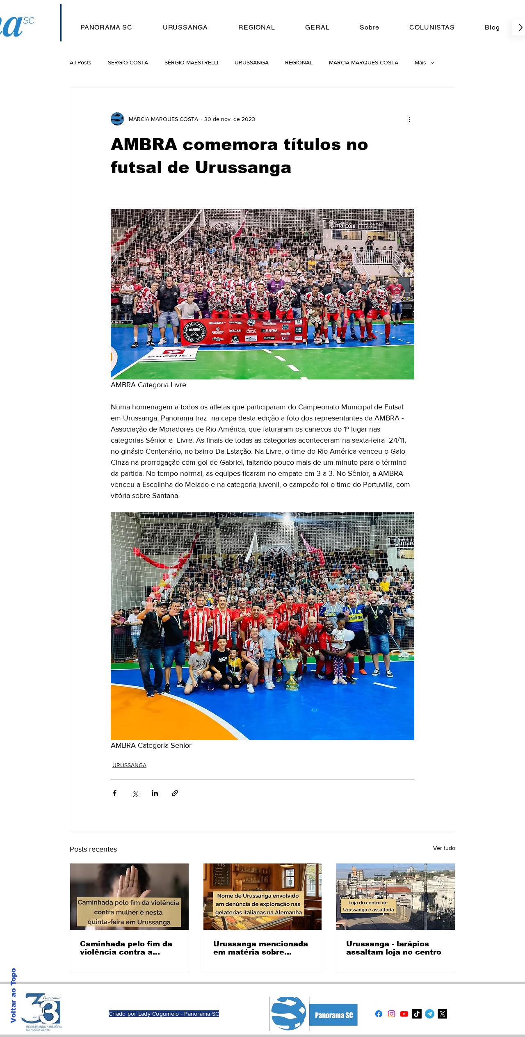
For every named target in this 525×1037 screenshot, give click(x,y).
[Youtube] (404, 1014)
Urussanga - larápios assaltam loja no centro (393, 948)
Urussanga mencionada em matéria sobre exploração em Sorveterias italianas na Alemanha (261, 948)
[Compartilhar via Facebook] (115, 793)
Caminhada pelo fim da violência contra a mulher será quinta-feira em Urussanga (128, 948)
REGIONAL (299, 62)
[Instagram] (391, 1014)
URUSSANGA (252, 62)
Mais (420, 62)
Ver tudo (444, 848)
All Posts (80, 62)
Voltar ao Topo (13, 995)
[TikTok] (417, 1014)
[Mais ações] (409, 119)
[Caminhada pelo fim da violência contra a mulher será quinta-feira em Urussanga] (129, 896)
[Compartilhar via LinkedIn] (155, 793)
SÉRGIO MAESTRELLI (191, 62)
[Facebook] (378, 1014)
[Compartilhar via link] (175, 793)
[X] (442, 1014)
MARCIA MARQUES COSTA (363, 62)
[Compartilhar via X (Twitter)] (135, 793)
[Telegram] (429, 1014)
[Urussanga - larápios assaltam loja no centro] (395, 896)
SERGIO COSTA (128, 62)
